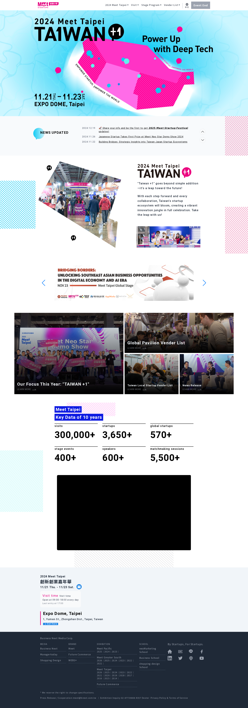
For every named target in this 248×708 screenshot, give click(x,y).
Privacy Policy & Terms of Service (169, 697)
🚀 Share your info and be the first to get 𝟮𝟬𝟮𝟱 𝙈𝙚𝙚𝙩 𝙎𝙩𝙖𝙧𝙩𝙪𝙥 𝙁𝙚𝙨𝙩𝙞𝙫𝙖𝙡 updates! (143, 130)
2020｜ (108, 675)
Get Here (51, 624)
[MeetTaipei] (48, 5)
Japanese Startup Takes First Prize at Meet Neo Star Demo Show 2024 (141, 136)
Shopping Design (50, 660)
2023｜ (115, 651)
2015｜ (108, 678)
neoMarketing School (147, 650)
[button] (43, 283)
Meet (71, 648)
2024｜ (108, 651)
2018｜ (123, 675)
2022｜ (130, 660)
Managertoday (48, 654)
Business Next (49, 648)
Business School (149, 657)
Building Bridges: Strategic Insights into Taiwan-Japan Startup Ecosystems (143, 141)
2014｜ (115, 678)
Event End (200, 5)
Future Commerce (79, 654)
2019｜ (115, 675)
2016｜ (100, 678)
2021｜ (100, 663)
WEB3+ (72, 660)
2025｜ (100, 651)
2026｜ (100, 660)
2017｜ (130, 675)
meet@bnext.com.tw (84, 697)
